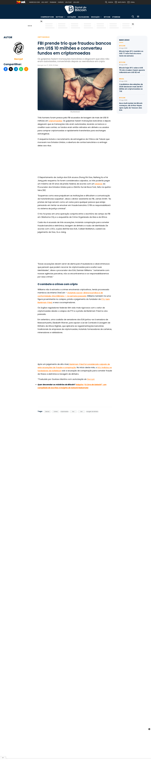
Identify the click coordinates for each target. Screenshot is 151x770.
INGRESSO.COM (34, 2)
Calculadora (83, 17)
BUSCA (110, 2)
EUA (81, 411)
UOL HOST (44, 2)
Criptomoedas (44, 37)
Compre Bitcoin (47, 17)
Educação (95, 17)
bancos (47, 411)
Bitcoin (107, 17)
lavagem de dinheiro (92, 411)
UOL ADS (76, 2)
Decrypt (18, 59)
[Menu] (138, 17)
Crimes (56, 411)
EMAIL (133, 2)
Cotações (71, 17)
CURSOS (61, 2)
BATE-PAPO (122, 2)
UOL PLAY (68, 2)
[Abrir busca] (133, 17)
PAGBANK (53, 2)
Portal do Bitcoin (75, 10)
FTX (103, 299)
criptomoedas (55, 120)
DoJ (73, 411)
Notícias (59, 17)
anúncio (98, 183)
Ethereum (116, 17)
